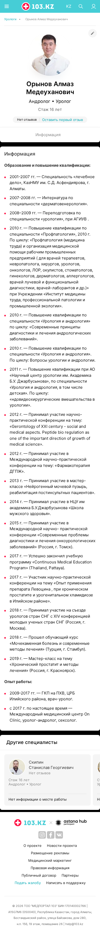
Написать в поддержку (66, 883)
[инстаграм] (42, 835)
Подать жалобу (28, 883)
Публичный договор (39, 875)
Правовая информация (50, 868)
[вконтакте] (59, 835)
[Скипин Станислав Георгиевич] (48, 780)
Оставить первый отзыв (62, 120)
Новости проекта (62, 845)
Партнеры (70, 875)
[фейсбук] (50, 835)
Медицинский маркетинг (50, 860)
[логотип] (38, 6)
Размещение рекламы (50, 853)
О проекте (32, 845)
